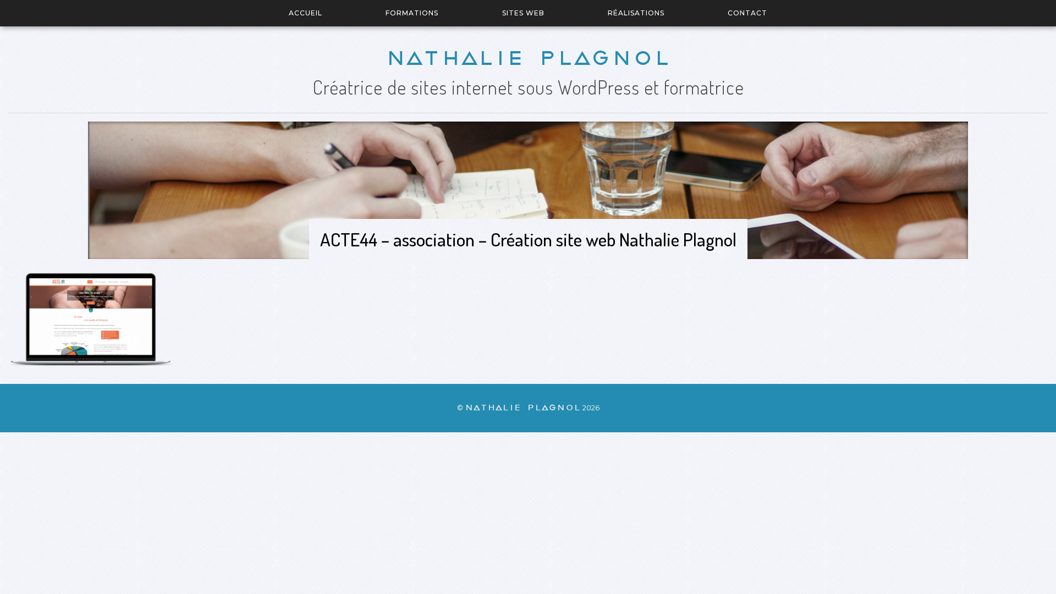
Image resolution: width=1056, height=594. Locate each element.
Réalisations (636, 13)
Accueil (305, 13)
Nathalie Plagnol (528, 58)
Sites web (523, 13)
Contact (747, 13)
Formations (412, 13)
